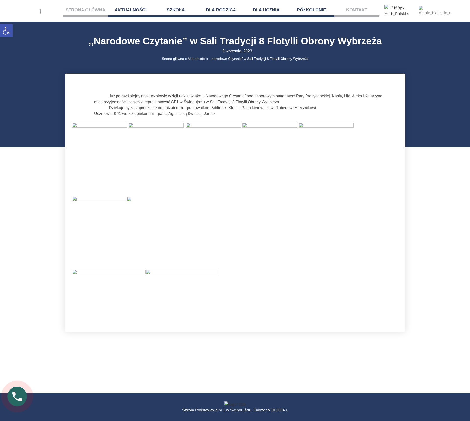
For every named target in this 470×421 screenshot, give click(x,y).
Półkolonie (311, 9)
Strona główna (85, 9)
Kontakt (356, 9)
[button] (6, 30)
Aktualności (131, 9)
